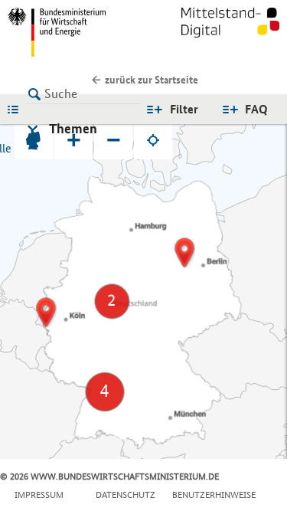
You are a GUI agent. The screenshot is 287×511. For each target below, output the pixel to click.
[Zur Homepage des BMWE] (73, 32)
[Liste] (16, 108)
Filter (184, 109)
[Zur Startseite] (230, 32)
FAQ (256, 109)
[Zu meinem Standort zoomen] (153, 140)
